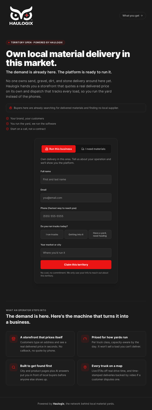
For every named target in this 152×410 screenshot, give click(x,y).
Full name (46, 171)
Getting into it (76, 234)
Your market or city (51, 244)
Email (43, 189)
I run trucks (52, 234)
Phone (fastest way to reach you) (59, 208)
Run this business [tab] (60, 148)
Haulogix (58, 403)
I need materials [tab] (95, 148)
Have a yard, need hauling (100, 234)
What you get (131, 15)
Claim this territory (76, 264)
